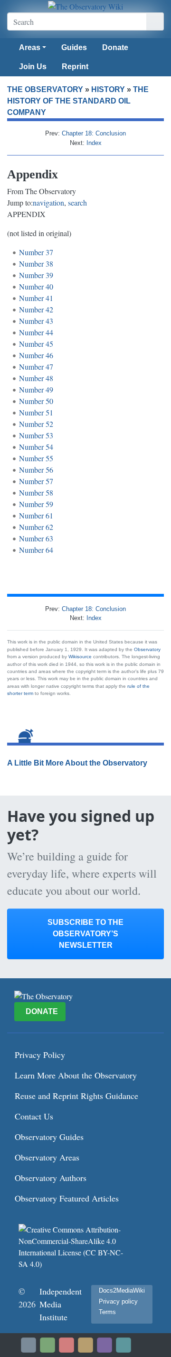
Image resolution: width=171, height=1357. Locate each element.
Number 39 (36, 275)
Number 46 (36, 355)
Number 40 (36, 286)
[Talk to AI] (66, 1345)
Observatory (147, 649)
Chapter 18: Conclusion (94, 133)
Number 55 (36, 458)
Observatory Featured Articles (67, 1198)
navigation (48, 202)
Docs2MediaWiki (122, 1290)
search (77, 202)
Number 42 (36, 309)
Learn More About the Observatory (76, 1075)
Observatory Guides (49, 1136)
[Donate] (47, 1345)
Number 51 (36, 412)
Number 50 (36, 401)
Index (94, 142)
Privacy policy (118, 1301)
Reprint (75, 66)
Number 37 (36, 252)
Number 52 (36, 424)
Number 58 (36, 492)
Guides (74, 47)
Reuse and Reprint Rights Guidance (76, 1095)
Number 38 (36, 264)
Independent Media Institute (60, 1304)
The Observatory (45, 89)
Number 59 (36, 504)
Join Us (33, 66)
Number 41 (36, 298)
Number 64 (36, 550)
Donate (115, 47)
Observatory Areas (47, 1157)
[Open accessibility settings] (104, 1345)
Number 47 (36, 367)
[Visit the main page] (85, 6)
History (108, 89)
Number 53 (36, 435)
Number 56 (36, 470)
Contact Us (34, 1116)
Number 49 (36, 389)
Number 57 (36, 481)
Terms (107, 1312)
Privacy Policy (40, 1054)
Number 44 (36, 332)
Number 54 (36, 447)
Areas (29, 47)
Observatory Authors (50, 1177)
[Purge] (123, 1345)
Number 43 (36, 321)
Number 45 (36, 344)
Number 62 (36, 527)
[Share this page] (85, 1345)
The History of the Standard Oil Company (78, 100)
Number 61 (36, 515)
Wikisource (80, 656)
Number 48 (36, 378)
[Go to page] (155, 21)
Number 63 (36, 538)
